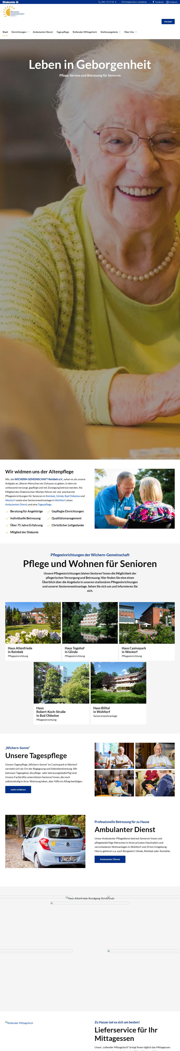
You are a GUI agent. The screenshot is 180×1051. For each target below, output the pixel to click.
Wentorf (10, 500)
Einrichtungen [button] (19, 31)
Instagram (173, 2)
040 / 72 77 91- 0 (108, 2)
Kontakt (168, 21)
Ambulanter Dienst (43, 31)
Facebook (159, 2)
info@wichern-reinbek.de (136, 2)
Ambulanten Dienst (16, 504)
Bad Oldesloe (72, 496)
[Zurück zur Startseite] (13, 11)
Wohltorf (60, 500)
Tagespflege (63, 31)
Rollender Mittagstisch (85, 31)
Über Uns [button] (129, 31)
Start (5, 31)
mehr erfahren (18, 789)
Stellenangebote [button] (109, 31)
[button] (90, 898)
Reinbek (50, 496)
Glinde (60, 496)
